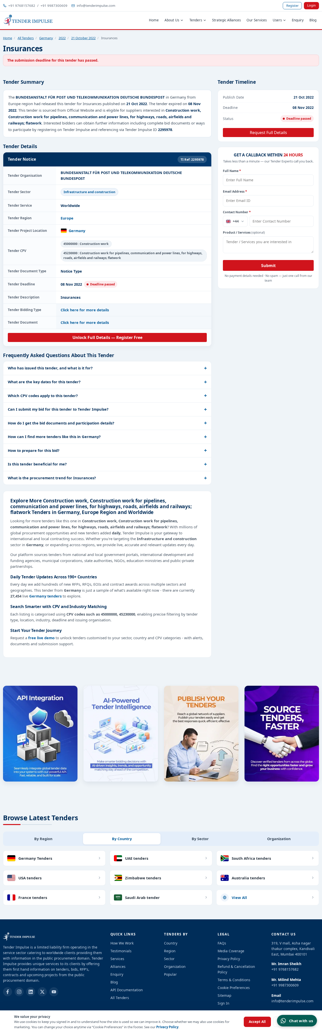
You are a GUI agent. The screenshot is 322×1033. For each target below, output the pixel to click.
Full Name (232, 171)
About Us (172, 20)
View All (239, 897)
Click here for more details (85, 310)
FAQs (222, 943)
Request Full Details (268, 132)
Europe (67, 218)
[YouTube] (53, 991)
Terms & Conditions (234, 979)
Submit (268, 265)
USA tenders (30, 877)
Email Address (235, 191)
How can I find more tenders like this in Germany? (54, 436)
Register (292, 5)
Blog (312, 20)
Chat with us (301, 1020)
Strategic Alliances (226, 20)
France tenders (32, 897)
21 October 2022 (83, 38)
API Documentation (126, 989)
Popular (170, 974)
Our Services (257, 20)
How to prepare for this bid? (33, 450)
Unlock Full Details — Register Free (107, 337)
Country (170, 943)
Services (117, 958)
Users (277, 20)
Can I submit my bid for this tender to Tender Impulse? (58, 409)
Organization (175, 966)
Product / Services (244, 232)
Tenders (195, 20)
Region (170, 951)
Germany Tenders (35, 858)
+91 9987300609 (54, 5)
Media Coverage (231, 951)
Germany (46, 38)
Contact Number (237, 212)
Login (311, 5)
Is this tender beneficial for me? (37, 463)
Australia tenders (248, 877)
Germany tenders (45, 595)
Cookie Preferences (234, 987)
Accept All (257, 1021)
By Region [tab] (43, 838)
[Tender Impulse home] (28, 20)
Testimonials (121, 951)
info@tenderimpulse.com (96, 5)
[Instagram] (19, 991)
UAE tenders (136, 858)
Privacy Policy (167, 1027)
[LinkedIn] (30, 991)
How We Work (122, 943)
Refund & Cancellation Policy (236, 969)
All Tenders (26, 38)
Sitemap (224, 995)
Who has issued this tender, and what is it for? (50, 367)
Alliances (118, 966)
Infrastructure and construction (89, 192)
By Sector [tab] (200, 838)
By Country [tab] (122, 838)
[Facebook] (7, 991)
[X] (42, 991)
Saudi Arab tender (142, 897)
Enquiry (298, 20)
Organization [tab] (279, 838)
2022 (62, 38)
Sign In (223, 1003)
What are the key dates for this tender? (44, 381)
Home (154, 20)
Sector (169, 958)
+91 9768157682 (21, 5)
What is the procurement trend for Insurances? (52, 477)
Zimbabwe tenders (143, 877)
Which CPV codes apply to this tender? (43, 395)
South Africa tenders (251, 858)
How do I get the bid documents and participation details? (61, 422)
